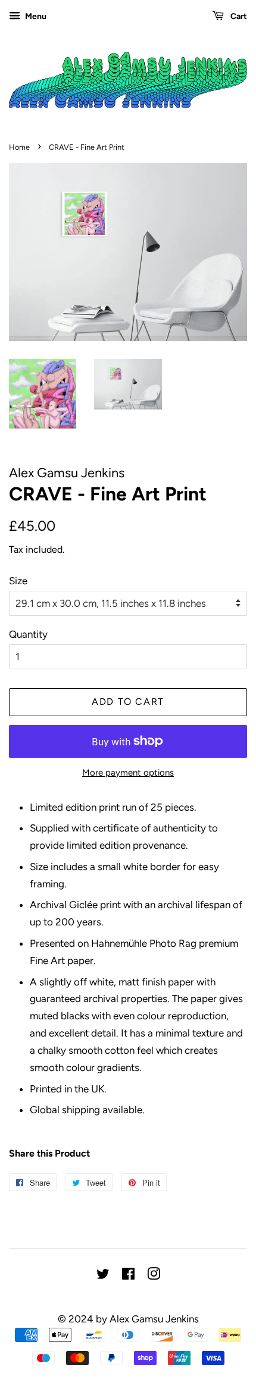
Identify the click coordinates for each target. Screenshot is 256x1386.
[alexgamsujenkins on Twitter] (103, 1276)
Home (19, 147)
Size (18, 581)
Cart (238, 16)
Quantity (28, 634)
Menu (34, 16)
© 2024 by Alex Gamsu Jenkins (128, 1319)
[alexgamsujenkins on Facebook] (128, 1276)
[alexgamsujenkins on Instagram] (153, 1276)
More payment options (128, 772)
